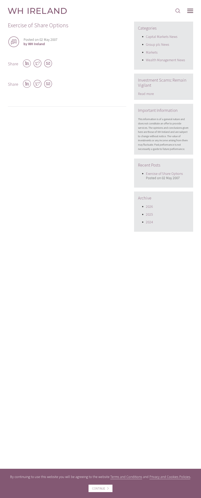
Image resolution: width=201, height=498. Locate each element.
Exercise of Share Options (164, 173)
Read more (146, 93)
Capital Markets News (161, 36)
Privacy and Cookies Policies (169, 476)
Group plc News (157, 44)
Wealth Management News (165, 60)
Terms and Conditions (126, 476)
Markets (152, 52)
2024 (149, 222)
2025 (149, 214)
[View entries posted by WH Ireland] (14, 42)
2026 (149, 206)
